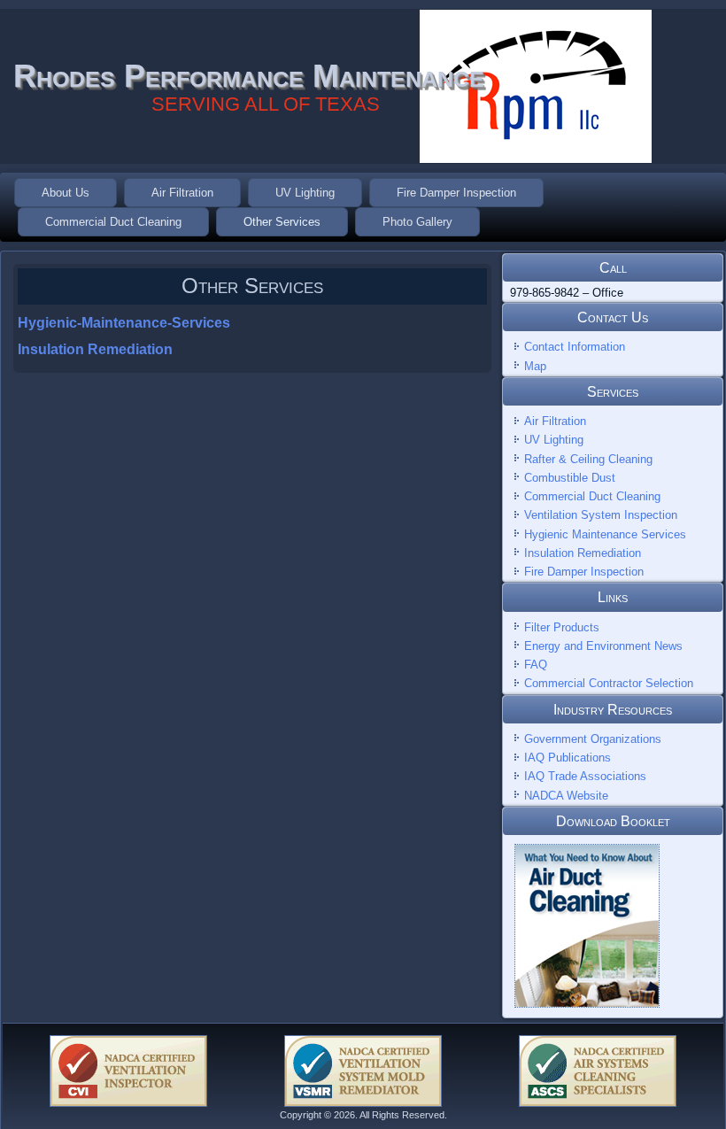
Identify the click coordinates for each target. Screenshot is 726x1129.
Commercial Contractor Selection (608, 683)
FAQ (535, 664)
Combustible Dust (569, 477)
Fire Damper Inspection (456, 192)
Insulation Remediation (95, 349)
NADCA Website (566, 795)
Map (535, 366)
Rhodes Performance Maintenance (248, 76)
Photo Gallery (417, 221)
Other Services (282, 221)
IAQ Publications (567, 757)
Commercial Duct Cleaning (113, 221)
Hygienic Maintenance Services (605, 534)
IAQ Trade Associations (585, 776)
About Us (65, 192)
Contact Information (574, 346)
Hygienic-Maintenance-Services (124, 322)
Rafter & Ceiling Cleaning (588, 459)
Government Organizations (592, 739)
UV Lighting (305, 192)
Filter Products (561, 627)
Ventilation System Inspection (600, 515)
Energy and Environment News (603, 646)
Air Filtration (182, 192)
